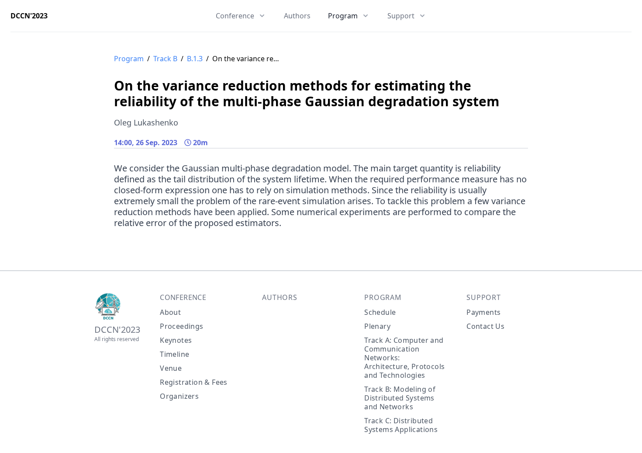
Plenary (377, 326)
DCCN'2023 (29, 16)
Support (483, 297)
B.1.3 (195, 58)
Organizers (179, 396)
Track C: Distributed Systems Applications (401, 425)
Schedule (380, 312)
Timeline (174, 354)
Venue (171, 368)
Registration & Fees (194, 382)
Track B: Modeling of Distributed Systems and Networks (399, 397)
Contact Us (485, 326)
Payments (483, 312)
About (170, 312)
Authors (297, 16)
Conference (183, 297)
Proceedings (181, 326)
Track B (165, 58)
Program (129, 58)
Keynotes (176, 340)
